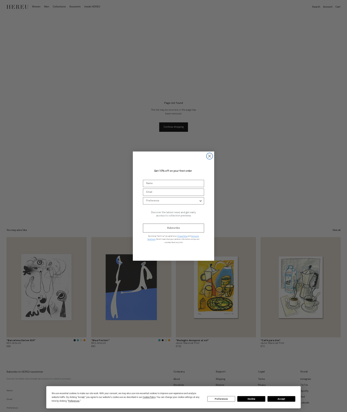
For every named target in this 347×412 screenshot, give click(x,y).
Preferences (221, 399)
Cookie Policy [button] (149, 397)
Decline (251, 399)
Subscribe (173, 228)
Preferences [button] (74, 401)
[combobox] (172, 200)
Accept (281, 399)
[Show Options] (200, 200)
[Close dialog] (209, 156)
